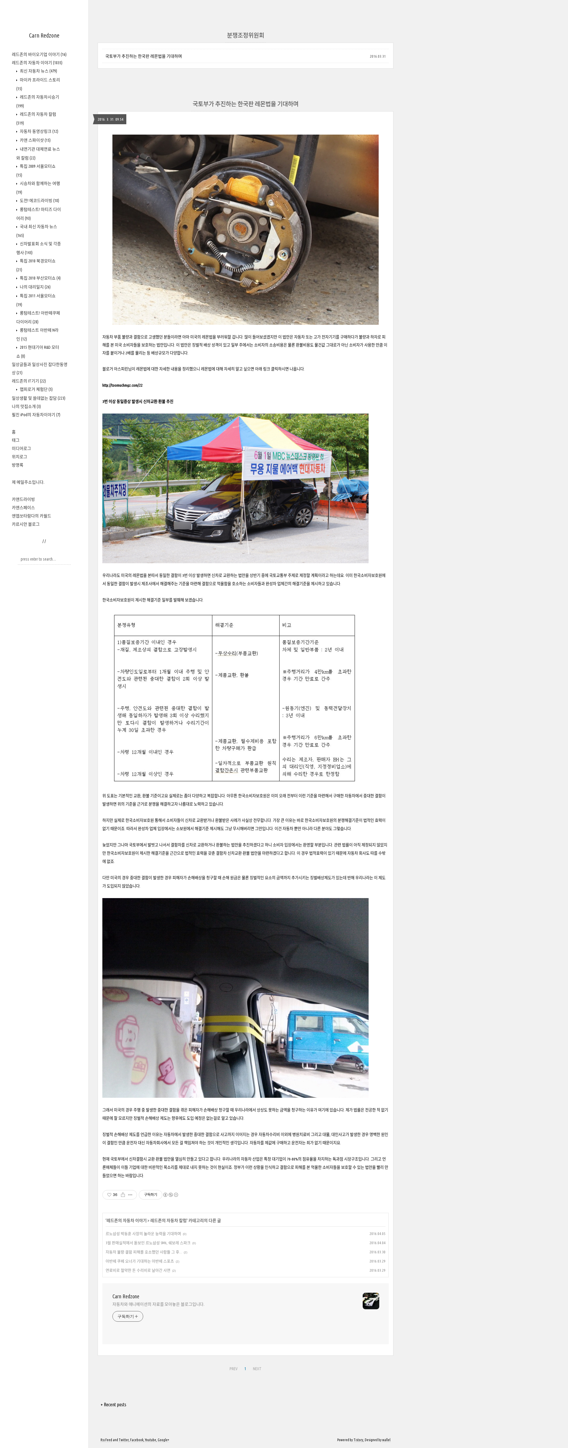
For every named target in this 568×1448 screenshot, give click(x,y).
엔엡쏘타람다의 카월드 (31, 516)
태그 (16, 440)
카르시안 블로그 (26, 524)
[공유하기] (123, 1194)
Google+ (163, 1440)
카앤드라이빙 (23, 499)
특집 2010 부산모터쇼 (40, 278)
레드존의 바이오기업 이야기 (39, 54)
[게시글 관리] (130, 1194)
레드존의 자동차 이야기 (37, 62)
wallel (386, 1440)
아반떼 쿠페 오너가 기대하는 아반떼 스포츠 (140, 1261)
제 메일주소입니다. (28, 482)
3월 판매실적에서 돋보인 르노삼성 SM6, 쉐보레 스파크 (148, 1243)
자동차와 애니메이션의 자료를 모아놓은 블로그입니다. (158, 1304)
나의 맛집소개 (26, 406)
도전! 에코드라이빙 (39, 200)
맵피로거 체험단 (36, 389)
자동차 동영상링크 (38, 131)
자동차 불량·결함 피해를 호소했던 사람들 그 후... (144, 1252)
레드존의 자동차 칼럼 (168, 1220)
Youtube (150, 1440)
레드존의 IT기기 (29, 381)
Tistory (358, 1440)
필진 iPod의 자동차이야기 (36, 414)
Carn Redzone (44, 35)
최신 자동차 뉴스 (38, 71)
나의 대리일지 (35, 287)
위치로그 (19, 456)
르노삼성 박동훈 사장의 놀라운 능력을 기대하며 (143, 1233)
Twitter (124, 1440)
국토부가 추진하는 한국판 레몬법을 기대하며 (143, 56)
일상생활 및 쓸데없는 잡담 (38, 398)
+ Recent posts (113, 1404)
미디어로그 (21, 448)
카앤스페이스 (23, 507)
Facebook (136, 1440)
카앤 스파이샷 (35, 140)
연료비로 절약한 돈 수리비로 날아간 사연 (138, 1270)
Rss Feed (106, 1440)
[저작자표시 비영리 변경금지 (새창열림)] (170, 1194)
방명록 (17, 465)
